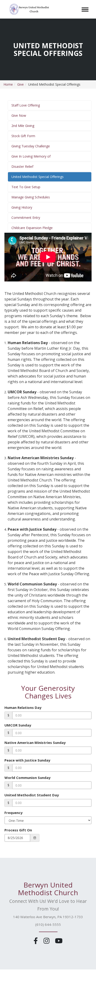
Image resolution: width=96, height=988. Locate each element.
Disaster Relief (22, 166)
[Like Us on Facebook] (36, 940)
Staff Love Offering (25, 105)
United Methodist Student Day (31, 795)
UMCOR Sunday (17, 725)
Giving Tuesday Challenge (30, 146)
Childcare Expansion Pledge (32, 228)
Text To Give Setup (25, 187)
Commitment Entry (25, 217)
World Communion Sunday (27, 777)
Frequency (13, 812)
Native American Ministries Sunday (35, 742)
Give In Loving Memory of (31, 156)
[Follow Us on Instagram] (47, 940)
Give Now (18, 115)
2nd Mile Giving (22, 125)
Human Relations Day (22, 707)
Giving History (21, 207)
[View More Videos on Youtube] (58, 940)
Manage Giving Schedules (30, 197)
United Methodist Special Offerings (37, 176)
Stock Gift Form (23, 136)
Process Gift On (18, 830)
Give (20, 84)
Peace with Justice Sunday (27, 760)
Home (8, 84)
